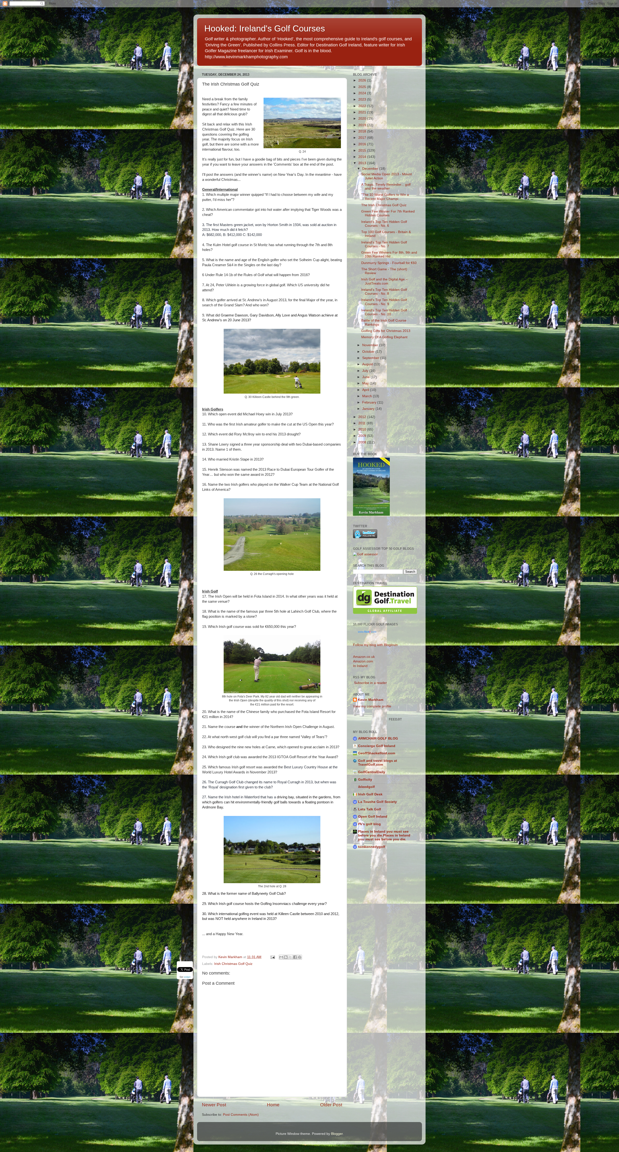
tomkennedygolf (371, 847)
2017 (362, 137)
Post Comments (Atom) (241, 1114)
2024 (362, 93)
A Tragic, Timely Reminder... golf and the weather (386, 186)
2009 (362, 436)
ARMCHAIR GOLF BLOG (378, 738)
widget (187, 977)
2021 (362, 112)
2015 (362, 150)
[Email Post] (272, 957)
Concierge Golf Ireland (376, 746)
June (366, 377)
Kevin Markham (370, 700)
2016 (362, 144)
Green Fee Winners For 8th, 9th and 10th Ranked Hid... (389, 254)
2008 (362, 442)
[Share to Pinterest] (299, 957)
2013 (362, 163)
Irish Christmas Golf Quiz (233, 964)
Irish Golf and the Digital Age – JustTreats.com (384, 281)
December (370, 168)
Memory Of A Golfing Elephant (384, 337)
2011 (362, 423)
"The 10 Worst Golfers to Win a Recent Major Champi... (385, 196)
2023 (362, 99)
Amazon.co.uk (364, 657)
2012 (362, 417)
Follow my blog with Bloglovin (375, 645)
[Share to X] (290, 957)
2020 (362, 118)
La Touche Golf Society (377, 802)
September (371, 358)
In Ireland (360, 666)
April (366, 390)
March (367, 396)
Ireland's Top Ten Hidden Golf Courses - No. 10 (384, 312)
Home (273, 1104)
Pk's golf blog (369, 824)
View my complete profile (372, 706)
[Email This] (281, 957)
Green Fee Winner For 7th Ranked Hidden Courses (388, 213)
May (366, 383)
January (369, 409)
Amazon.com (363, 661)
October (369, 351)
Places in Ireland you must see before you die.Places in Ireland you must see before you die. (384, 835)
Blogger (337, 1134)
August (368, 364)
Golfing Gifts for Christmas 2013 (385, 331)
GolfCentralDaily (371, 772)
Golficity (365, 779)
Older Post (331, 1104)
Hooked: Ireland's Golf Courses (264, 28)
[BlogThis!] (285, 957)
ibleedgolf (366, 787)
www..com (367, 631)
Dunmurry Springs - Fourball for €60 (389, 263)
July (365, 371)
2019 (362, 125)
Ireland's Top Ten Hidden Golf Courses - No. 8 (384, 291)
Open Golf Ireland (372, 816)
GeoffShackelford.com (376, 753)
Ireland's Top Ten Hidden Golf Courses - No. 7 (384, 244)
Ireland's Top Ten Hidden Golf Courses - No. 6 (384, 223)
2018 (362, 131)
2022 (362, 106)
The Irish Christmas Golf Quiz (383, 205)
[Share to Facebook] (295, 957)
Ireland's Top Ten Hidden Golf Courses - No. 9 (384, 302)
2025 (362, 87)
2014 (362, 157)
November (370, 345)
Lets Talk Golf (369, 809)
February (369, 402)
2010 (362, 429)
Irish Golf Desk (370, 794)
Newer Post (214, 1104)
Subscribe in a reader (370, 683)
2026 (362, 80)
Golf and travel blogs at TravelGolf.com (377, 762)
